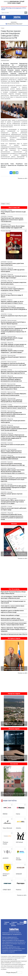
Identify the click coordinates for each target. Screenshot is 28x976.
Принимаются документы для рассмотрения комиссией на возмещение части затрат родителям (14, 479)
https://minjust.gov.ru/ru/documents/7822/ (13, 966)
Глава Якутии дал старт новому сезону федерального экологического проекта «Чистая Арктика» (12, 219)
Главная (6, 922)
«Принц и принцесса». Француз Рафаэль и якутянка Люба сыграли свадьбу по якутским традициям (14, 629)
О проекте (14, 922)
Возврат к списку (5, 203)
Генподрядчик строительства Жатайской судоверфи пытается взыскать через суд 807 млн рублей (13, 365)
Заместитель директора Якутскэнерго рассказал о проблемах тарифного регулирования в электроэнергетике (12, 379)
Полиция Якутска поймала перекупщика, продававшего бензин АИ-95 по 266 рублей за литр (14, 309)
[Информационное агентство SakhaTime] (16, 17)
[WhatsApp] (14, 172)
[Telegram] (17, 172)
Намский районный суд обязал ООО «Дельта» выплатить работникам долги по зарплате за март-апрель (13, 414)
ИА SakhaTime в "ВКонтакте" (14, 24)
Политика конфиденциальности (9, 937)
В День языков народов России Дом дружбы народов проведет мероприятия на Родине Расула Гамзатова (13, 487)
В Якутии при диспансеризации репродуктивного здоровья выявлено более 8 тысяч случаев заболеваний (14, 428)
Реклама (12, 924)
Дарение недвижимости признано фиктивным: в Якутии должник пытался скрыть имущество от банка (12, 387)
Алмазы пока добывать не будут (10, 615)
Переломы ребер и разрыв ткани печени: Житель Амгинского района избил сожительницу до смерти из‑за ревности (13, 471)
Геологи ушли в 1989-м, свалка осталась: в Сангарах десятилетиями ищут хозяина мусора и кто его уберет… (13, 501)
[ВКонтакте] (11, 172)
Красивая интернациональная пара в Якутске (14, 634)
